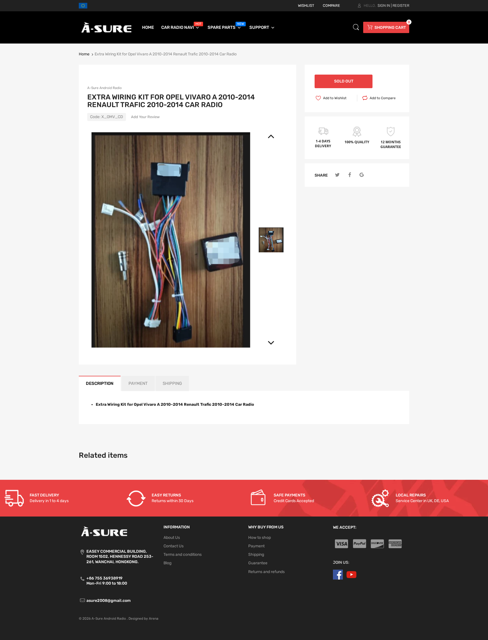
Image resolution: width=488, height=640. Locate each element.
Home (84, 54)
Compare (331, 5)
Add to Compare (383, 98)
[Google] (361, 175)
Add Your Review (145, 117)
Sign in (384, 5)
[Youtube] (351, 574)
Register (401, 5)
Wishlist (306, 5)
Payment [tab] (138, 383)
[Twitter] (337, 175)
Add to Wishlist (335, 98)
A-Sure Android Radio (104, 88)
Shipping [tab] (172, 383)
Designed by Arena (143, 619)
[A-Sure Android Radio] (106, 27)
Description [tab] (100, 383)
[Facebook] (349, 175)
